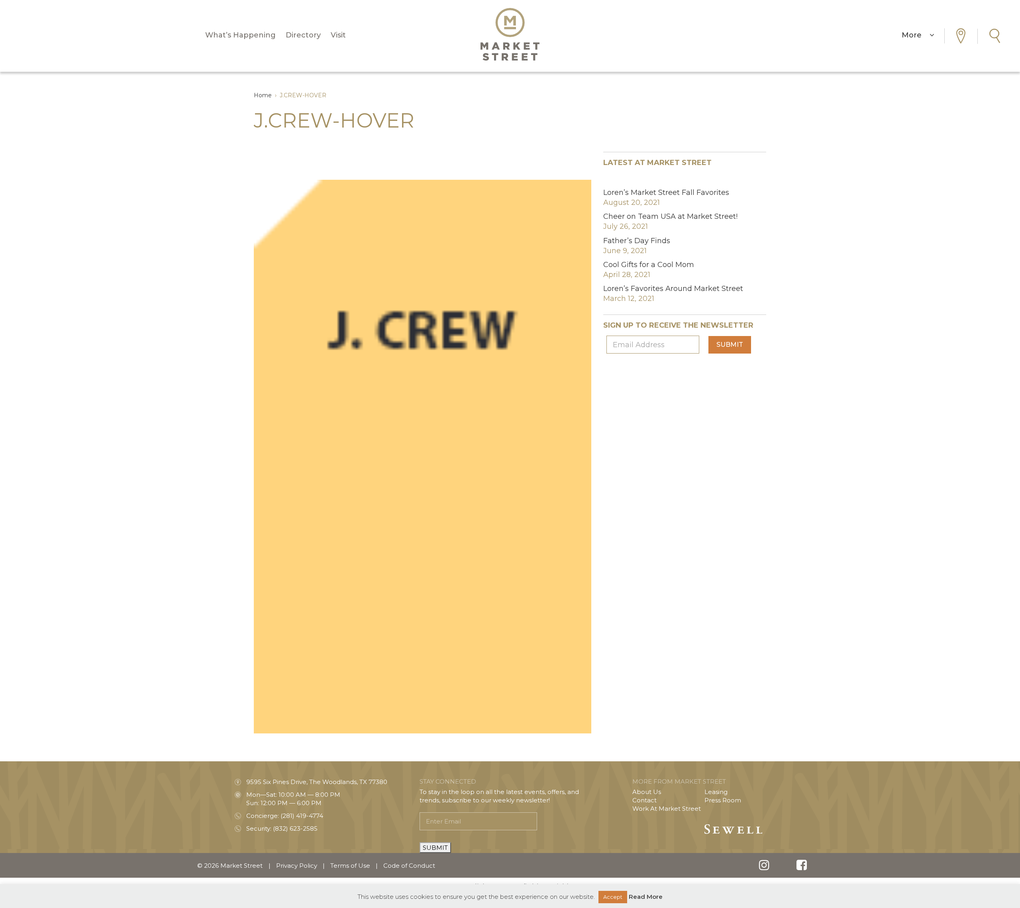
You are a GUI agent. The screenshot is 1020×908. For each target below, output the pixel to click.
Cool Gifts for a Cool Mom (648, 264)
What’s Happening (240, 35)
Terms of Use (350, 865)
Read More (646, 896)
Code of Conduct (409, 865)
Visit (338, 35)
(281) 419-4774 (301, 816)
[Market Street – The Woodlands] (510, 34)
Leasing (716, 792)
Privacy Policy (296, 865)
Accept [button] (612, 897)
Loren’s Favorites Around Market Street (673, 288)
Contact (644, 800)
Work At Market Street (666, 808)
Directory (303, 35)
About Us (646, 792)
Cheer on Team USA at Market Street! (670, 216)
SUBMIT (435, 847)
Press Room (722, 800)
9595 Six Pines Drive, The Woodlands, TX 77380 (316, 782)
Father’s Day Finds (636, 240)
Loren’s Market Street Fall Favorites (666, 192)
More (916, 35)
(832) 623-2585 (295, 828)
